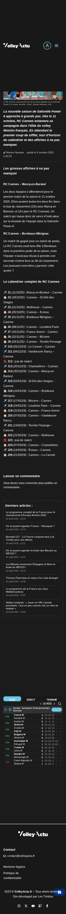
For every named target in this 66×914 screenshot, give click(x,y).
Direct (31, 699)
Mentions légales (14, 866)
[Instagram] (19, 905)
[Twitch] (40, 905)
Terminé (52, 699)
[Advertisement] (33, 659)
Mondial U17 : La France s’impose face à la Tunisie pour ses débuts (30, 538)
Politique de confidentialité (12, 876)
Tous (12, 699)
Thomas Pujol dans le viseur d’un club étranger (32, 577)
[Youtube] (33, 905)
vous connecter (28, 483)
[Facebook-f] (47, 905)
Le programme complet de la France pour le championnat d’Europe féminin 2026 (30, 514)
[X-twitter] (26, 905)
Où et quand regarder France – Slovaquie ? (30, 526)
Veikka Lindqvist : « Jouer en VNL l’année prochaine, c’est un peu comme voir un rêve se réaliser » (32, 605)
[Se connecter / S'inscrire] (47, 46)
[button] (56, 46)
